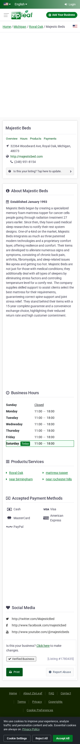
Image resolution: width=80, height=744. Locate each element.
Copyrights (55, 701)
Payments (50, 138)
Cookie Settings (17, 738)
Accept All (62, 738)
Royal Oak (36, 26)
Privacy (37, 701)
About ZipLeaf (32, 693)
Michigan (20, 26)
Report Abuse (61, 672)
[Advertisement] (40, 74)
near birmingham (21, 479)
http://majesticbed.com (26, 156)
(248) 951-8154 (25, 162)
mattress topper (57, 473)
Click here (43, 645)
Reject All (42, 738)
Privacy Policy (31, 729)
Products (35, 138)
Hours (24, 138)
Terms (21, 701)
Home (7, 26)
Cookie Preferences (40, 710)
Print (16, 672)
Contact (66, 693)
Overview (12, 138)
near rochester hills (59, 479)
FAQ (51, 693)
